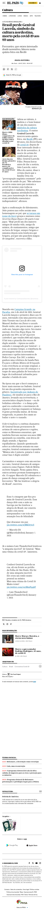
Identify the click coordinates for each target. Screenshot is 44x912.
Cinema (5, 16)
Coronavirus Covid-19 (22, 666)
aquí (34, 681)
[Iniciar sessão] (40, 3)
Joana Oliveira (22, 60)
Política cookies (34, 889)
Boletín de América (10, 796)
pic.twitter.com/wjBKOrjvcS (20, 524)
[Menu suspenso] (4, 3)
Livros (20, 16)
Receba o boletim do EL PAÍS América (18, 620)
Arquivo (5, 816)
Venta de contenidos (16, 889)
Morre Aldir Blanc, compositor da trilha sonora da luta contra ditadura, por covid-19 (8, 138)
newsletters (7, 791)
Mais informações (7, 676)
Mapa (21, 892)
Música (26, 16)
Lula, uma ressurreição (16, 766)
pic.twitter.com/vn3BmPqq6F (21, 587)
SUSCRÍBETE (32, 3)
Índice (26, 894)
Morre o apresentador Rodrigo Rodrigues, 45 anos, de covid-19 (28, 651)
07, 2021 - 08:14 (25, 63)
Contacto (7, 889)
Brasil (11, 666)
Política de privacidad (13, 892)
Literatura (12, 16)
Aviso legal (26, 889)
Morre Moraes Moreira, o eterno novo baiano (27, 637)
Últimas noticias (9, 757)
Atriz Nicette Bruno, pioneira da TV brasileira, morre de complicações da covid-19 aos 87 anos (9, 165)
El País (17, 656)
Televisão (38, 16)
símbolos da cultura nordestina (27, 129)
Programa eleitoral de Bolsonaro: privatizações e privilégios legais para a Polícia (20, 781)
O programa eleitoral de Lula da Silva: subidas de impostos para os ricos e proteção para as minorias (21, 773)
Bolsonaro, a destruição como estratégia (23, 762)
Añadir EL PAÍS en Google (13, 75)
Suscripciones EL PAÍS (30, 892)
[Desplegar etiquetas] (40, 666)
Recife (30, 139)
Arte (31, 16)
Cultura (7, 10)
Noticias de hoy (33, 894)
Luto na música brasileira (12, 22)
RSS (22, 894)
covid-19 (24, 144)
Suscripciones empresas (14, 894)
